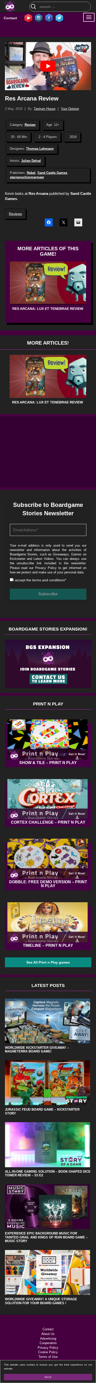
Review (30, 125)
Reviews (15, 214)
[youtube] (28, 18)
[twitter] (59, 18)
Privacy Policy (46, 568)
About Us (48, 1334)
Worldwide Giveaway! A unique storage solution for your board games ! (41, 1301)
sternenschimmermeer (27, 177)
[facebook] (49, 18)
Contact (10, 18)
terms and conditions (48, 580)
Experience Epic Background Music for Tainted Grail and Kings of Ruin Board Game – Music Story (46, 1237)
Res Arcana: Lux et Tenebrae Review (47, 309)
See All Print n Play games (48, 962)
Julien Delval (31, 161)
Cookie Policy (48, 1352)
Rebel (31, 173)
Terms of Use (48, 1357)
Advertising (48, 1338)
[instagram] (39, 18)
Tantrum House (44, 109)
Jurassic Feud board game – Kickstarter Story (42, 1111)
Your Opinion (70, 109)
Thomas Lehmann (40, 148)
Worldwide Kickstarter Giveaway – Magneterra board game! (37, 1049)
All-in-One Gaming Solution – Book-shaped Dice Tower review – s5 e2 (48, 1173)
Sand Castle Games (52, 173)
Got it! (48, 1377)
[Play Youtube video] (48, 66)
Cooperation (48, 1343)
